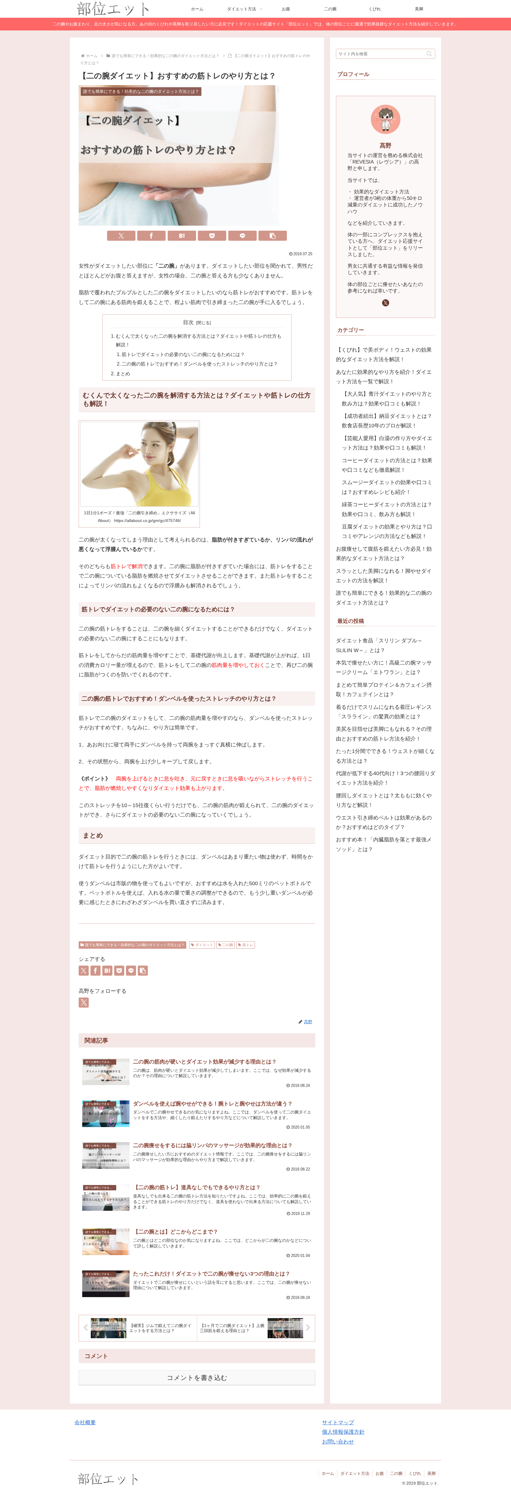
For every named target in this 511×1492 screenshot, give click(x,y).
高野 (386, 145)
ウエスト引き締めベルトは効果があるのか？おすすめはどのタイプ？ (384, 822)
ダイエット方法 (354, 1473)
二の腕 (227, 945)
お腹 (380, 1473)
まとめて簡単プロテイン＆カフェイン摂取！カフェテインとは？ (384, 689)
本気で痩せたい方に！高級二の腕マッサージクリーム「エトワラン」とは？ (384, 667)
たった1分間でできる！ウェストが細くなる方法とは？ (385, 756)
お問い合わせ (338, 1442)
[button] (272, 236)
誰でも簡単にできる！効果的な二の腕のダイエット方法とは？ (135, 945)
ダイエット (204, 945)
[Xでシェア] (121, 236)
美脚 (431, 1473)
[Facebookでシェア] (151, 236)
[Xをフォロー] (84, 1003)
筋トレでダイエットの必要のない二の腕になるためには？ (183, 354)
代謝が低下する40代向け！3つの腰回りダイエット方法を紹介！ (385, 778)
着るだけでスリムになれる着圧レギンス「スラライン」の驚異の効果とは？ (384, 712)
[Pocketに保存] (212, 236)
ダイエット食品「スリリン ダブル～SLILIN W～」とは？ (379, 645)
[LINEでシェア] (242, 236)
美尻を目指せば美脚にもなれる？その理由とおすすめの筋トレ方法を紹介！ (384, 734)
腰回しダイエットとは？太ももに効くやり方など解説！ (384, 800)
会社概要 (85, 1422)
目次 (188, 322)
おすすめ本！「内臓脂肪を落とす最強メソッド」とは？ (384, 844)
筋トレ (247, 945)
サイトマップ (338, 1422)
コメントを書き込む (197, 1377)
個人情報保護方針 (343, 1432)
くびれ (415, 1473)
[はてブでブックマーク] (182, 236)
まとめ (123, 373)
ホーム (328, 1473)
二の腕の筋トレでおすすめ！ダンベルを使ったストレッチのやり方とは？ (200, 363)
